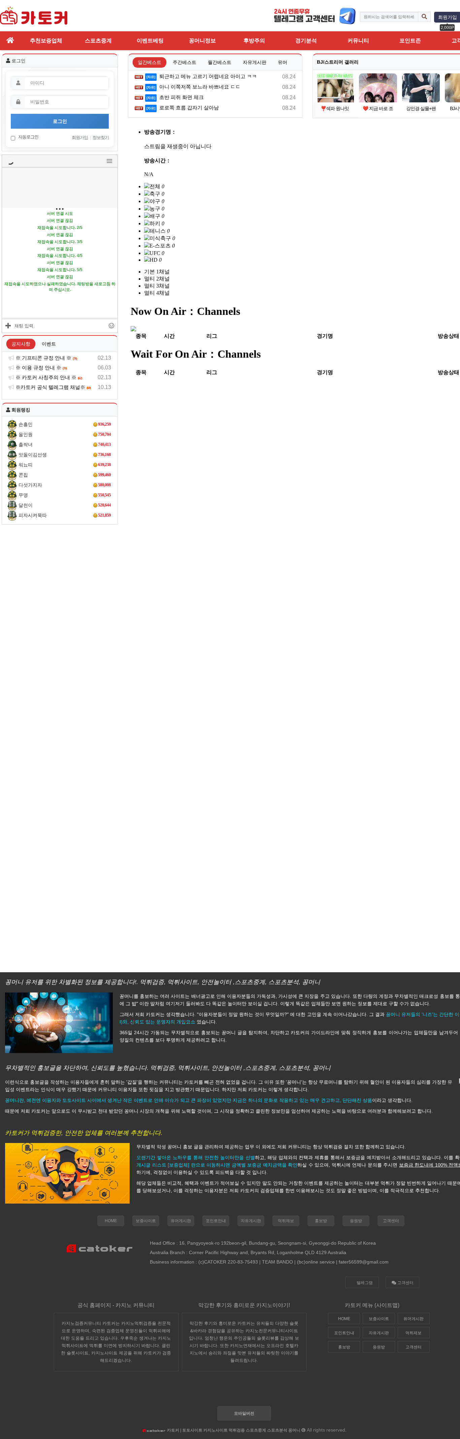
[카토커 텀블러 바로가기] (241, 1392)
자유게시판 (254, 62)
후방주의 (254, 40)
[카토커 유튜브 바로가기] (300, 1392)
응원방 (356, 1220)
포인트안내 (216, 1220)
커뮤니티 (358, 40)
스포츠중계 (98, 40)
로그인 (60, 121)
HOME (111, 1220)
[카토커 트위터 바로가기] (202, 1392)
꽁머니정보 (202, 40)
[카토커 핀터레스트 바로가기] (280, 1392)
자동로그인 (27, 136)
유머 (282, 62)
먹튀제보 (286, 1220)
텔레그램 (364, 1282)
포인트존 (410, 40)
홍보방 (321, 1220)
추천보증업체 (46, 40)
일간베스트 (149, 62)
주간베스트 (184, 62)
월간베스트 (219, 62)
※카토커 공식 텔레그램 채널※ (52, 387)
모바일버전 (244, 1413)
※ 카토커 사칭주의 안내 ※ (48, 377)
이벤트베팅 (150, 40)
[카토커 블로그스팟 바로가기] (222, 1392)
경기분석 (306, 40)
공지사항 (20, 344)
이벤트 (49, 344)
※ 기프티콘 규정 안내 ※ (45, 358)
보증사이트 (146, 1220)
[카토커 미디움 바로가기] (261, 1392)
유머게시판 (181, 1220)
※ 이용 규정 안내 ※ (40, 367)
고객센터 (391, 1220)
